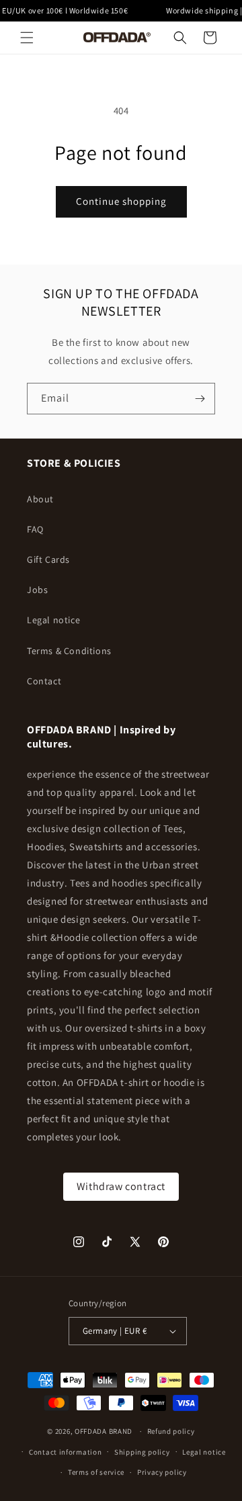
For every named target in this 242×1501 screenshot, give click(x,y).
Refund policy (171, 1431)
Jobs (37, 590)
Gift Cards (48, 559)
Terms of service (96, 1472)
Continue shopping (121, 201)
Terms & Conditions (69, 651)
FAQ (35, 529)
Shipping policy (142, 1452)
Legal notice (53, 620)
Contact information (65, 1452)
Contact (44, 681)
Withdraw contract (121, 1186)
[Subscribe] (199, 398)
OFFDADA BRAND (104, 1431)
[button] (27, 37)
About (40, 499)
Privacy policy (162, 1472)
